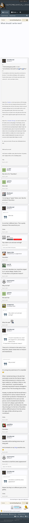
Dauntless (9, 102)
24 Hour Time (13, 514)
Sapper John (10, 252)
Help (22, 516)
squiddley (10, 424)
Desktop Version (21, 514)
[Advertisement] (14, 40)
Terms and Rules (19, 518)
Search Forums (4, 15)
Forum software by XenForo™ (6, 521)
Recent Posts (12, 15)
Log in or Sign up (23, 1)
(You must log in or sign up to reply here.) (19, 499)
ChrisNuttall (10, 59)
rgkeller (9, 181)
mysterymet (10, 280)
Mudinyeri (10, 193)
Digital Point (16, 520)
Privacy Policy (26, 518)
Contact (17, 516)
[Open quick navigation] (27, 20)
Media (14, 12)
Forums (6, 12)
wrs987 (9, 169)
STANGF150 (10, 247)
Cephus (4, 247)
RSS (27, 516)
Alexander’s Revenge (11, 120)
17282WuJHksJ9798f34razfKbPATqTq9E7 (11, 511)
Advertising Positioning (8, 520)
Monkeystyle (5, 514)
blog (16, 447)
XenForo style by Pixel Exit (17, 521)
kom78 (9, 264)
